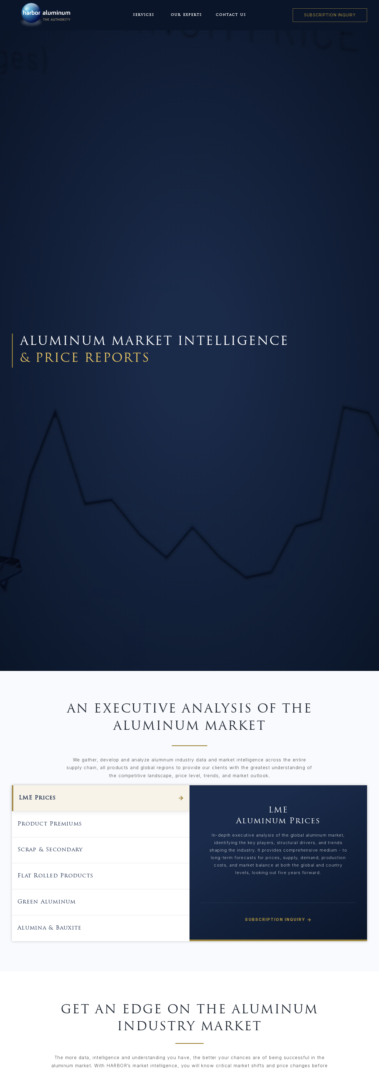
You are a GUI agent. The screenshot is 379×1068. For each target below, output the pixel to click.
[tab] (101, 798)
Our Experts (186, 15)
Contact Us (231, 15)
